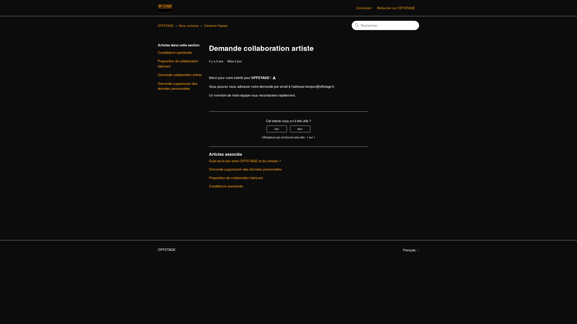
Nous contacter (189, 25)
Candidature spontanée (175, 52)
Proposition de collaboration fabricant (178, 63)
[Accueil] (165, 8)
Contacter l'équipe (215, 25)
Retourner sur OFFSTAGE (396, 8)
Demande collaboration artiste (179, 74)
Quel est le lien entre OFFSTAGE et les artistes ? (245, 160)
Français (410, 250)
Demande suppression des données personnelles (177, 86)
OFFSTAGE (166, 25)
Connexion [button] (364, 8)
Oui (277, 129)
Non (300, 129)
